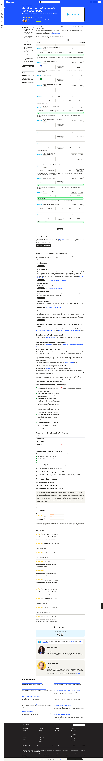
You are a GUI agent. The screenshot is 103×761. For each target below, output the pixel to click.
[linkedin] (51, 651)
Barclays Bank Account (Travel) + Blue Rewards (52, 106)
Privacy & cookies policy (39, 745)
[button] (28, 27)
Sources (25, 63)
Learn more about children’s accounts (54, 307)
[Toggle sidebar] (4, 7)
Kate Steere (73, 641)
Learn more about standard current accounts (56, 266)
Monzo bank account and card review (62, 705)
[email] (48, 651)
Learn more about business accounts (54, 320)
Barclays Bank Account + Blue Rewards (50, 191)
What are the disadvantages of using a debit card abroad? (67, 690)
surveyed (48, 368)
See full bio (59, 656)
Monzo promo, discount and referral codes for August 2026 (67, 682)
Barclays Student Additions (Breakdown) (51, 204)
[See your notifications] (91, 2)
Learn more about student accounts (54, 288)
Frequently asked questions (28, 61)
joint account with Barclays (51, 337)
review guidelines (53, 523)
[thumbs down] (62, 634)
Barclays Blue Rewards (69, 362)
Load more (60, 229)
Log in (95, 2)
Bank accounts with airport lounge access (31, 704)
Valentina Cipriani (52, 647)
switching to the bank (55, 33)
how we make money (37, 751)
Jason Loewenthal (52, 663)
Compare (81, 48)
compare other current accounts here (69, 475)
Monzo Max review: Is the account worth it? (32, 682)
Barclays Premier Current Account (50, 61)
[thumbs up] (58, 634)
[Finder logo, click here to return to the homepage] (11, 2)
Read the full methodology (43, 245)
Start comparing (28, 66)
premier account (49, 344)
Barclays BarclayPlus (47, 75)
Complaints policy (56, 745)
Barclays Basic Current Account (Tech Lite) (51, 96)
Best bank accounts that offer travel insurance (64, 698)
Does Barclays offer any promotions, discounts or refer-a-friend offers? (28, 36)
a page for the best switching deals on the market (69, 330)
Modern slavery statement (48, 745)
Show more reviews (60, 627)
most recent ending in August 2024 (44, 330)
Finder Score (62, 239)
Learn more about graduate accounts (54, 297)
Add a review (40, 519)
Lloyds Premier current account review (31, 696)
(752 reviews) (35, 17)
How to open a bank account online (62, 714)
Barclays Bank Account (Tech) (49, 178)
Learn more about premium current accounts (56, 280)
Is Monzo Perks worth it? (27, 711)
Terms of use (31, 745)
